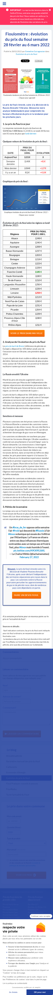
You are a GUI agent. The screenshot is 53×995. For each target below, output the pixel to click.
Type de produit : (14, 838)
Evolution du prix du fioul (26, 54)
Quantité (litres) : (14, 827)
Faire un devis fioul (26, 595)
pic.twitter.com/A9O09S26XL (29, 550)
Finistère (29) (33, 910)
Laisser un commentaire (23, 733)
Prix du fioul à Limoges (11, 918)
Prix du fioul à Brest (10, 910)
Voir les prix (24, 875)
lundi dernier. (31, 133)
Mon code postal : (14, 816)
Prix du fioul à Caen (10, 912)
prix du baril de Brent (14, 346)
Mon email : (16, 849)
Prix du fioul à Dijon (10, 915)
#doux (11, 534)
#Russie (40, 530)
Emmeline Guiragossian (35, 51)
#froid (16, 530)
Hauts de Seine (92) (35, 912)
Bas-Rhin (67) (33, 904)
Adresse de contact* (12, 696)
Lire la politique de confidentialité (15, 983)
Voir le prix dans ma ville (26, 333)
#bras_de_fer (19, 527)
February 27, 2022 (29, 557)
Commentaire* (9, 707)
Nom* (5, 685)
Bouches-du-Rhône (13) (37, 907)
